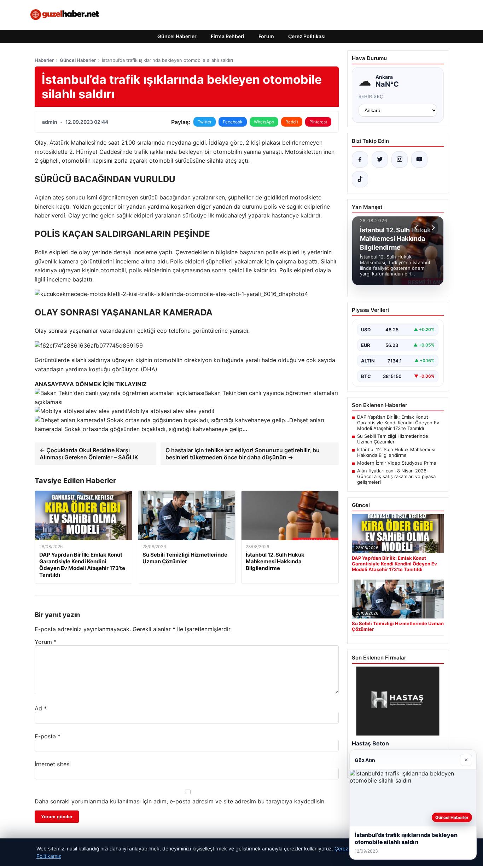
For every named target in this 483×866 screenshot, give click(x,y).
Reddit (291, 121)
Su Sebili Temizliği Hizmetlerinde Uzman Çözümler (392, 438)
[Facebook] (360, 159)
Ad (41, 708)
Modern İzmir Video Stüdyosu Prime (396, 463)
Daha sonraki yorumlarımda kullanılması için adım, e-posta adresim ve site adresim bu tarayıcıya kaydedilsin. (180, 801)
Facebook (233, 121)
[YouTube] (419, 159)
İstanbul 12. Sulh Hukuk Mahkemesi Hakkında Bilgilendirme (396, 452)
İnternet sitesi (53, 764)
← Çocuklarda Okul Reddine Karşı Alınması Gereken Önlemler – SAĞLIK (89, 454)
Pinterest (318, 121)
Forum (266, 36)
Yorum (46, 641)
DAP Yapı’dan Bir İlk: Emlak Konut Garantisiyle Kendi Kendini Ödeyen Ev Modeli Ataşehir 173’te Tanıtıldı (398, 422)
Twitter (204, 121)
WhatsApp (264, 121)
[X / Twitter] (380, 159)
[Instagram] (399, 159)
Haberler (44, 60)
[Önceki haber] (417, 228)
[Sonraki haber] (432, 228)
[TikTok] (360, 179)
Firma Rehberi (227, 36)
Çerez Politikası (307, 36)
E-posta (47, 736)
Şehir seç (371, 96)
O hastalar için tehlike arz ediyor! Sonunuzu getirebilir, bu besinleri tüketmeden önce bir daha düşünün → (242, 454)
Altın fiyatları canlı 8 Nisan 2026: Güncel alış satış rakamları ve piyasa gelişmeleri (396, 476)
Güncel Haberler (177, 36)
